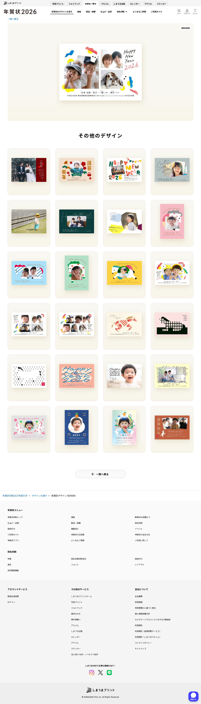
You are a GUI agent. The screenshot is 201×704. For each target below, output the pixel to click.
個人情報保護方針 (142, 613)
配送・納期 (90, 11)
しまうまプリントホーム (81, 596)
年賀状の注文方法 (142, 534)
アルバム (105, 3)
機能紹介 (75, 528)
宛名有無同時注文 (78, 558)
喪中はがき (76, 613)
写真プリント (76, 602)
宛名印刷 (120, 11)
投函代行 (11, 528)
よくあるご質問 (139, 11)
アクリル (148, 3)
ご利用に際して (141, 540)
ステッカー (161, 3)
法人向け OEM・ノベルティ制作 (84, 654)
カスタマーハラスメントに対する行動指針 (153, 619)
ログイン (11, 602)
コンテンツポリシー (143, 642)
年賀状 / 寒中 (90, 3)
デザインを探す (39, 495)
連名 (9, 564)
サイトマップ (140, 648)
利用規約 (138, 625)
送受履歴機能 (13, 570)
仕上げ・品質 (106, 11)
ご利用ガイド (156, 11)
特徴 (9, 558)
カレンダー (134, 3)
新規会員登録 (13, 596)
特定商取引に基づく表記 (145, 607)
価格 (79, 11)
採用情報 (138, 602)
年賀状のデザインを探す (62, 11)
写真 (58, 3)
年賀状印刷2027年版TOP (15, 495)
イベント (138, 528)
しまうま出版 (119, 3)
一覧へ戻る (13, 18)
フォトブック (74, 3)
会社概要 (138, 596)
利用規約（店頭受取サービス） (148, 631)
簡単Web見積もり (142, 517)
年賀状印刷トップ (15, 517)
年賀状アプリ (13, 540)
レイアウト (139, 564)
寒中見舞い (76, 619)
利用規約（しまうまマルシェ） (148, 637)
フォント (75, 564)
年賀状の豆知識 (77, 534)
